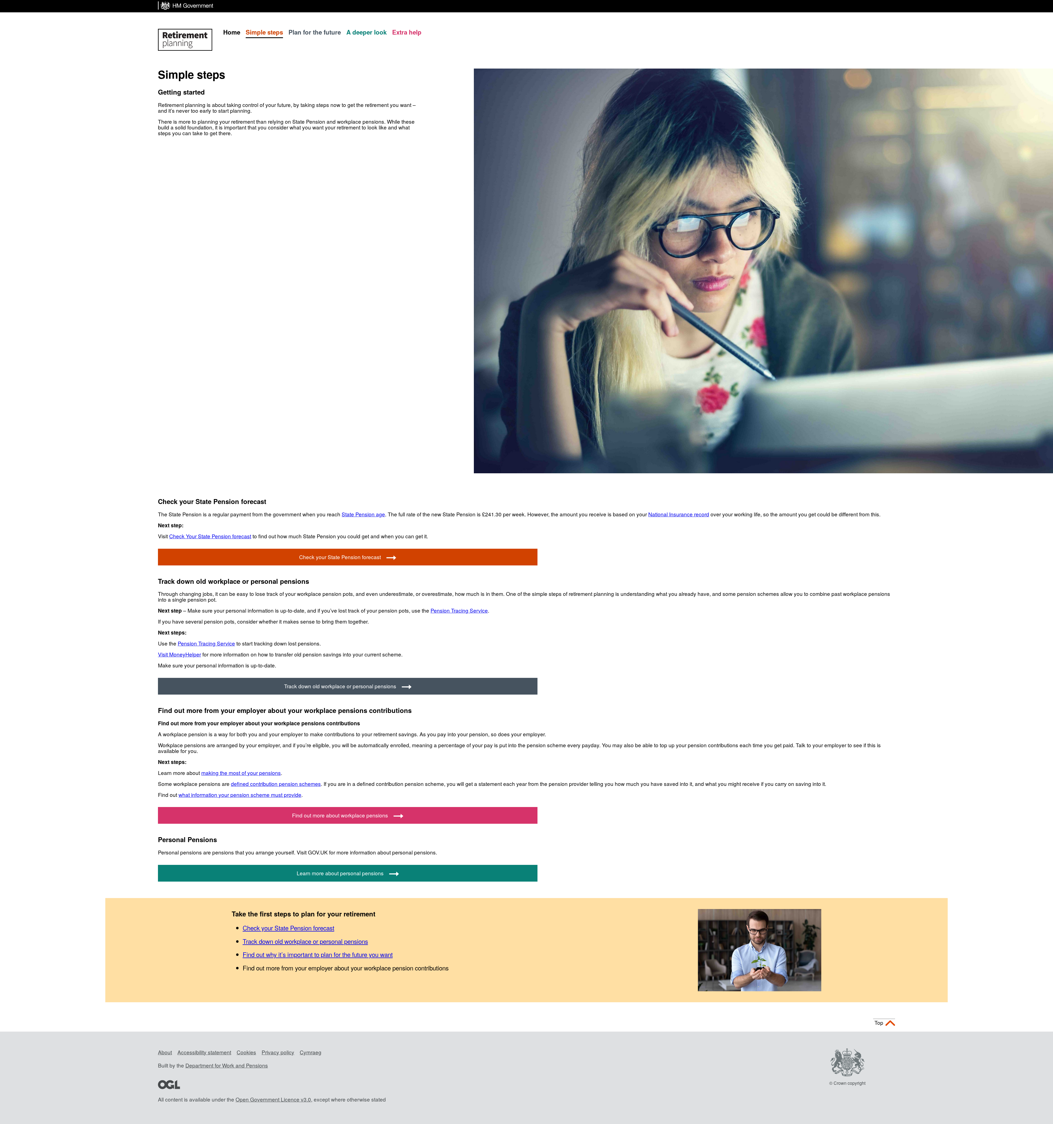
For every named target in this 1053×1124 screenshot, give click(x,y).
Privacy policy (278, 1052)
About (165, 1052)
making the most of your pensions (241, 772)
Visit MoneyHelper (179, 654)
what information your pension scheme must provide (240, 794)
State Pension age (363, 514)
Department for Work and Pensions (226, 1065)
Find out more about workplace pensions (340, 815)
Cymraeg (310, 1052)
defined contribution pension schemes (276, 783)
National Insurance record (678, 514)
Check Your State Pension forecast (210, 536)
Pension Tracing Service (459, 610)
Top (878, 1022)
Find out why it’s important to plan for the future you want (318, 954)
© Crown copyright (847, 1083)
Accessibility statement (204, 1052)
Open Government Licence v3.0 (273, 1099)
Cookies (246, 1052)
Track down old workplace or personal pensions (340, 686)
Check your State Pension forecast (340, 556)
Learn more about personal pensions (340, 873)
